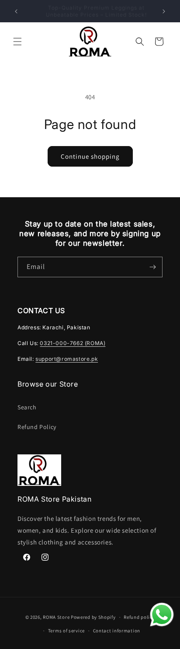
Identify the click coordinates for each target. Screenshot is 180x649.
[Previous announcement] (16, 11)
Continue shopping (90, 156)
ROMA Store (56, 617)
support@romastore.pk (66, 359)
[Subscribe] (152, 267)
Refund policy (139, 617)
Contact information (116, 631)
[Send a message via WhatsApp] (162, 614)
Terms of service (66, 631)
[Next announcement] (163, 11)
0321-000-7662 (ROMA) (72, 343)
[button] (17, 41)
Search (27, 407)
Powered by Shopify (93, 617)
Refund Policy (36, 427)
